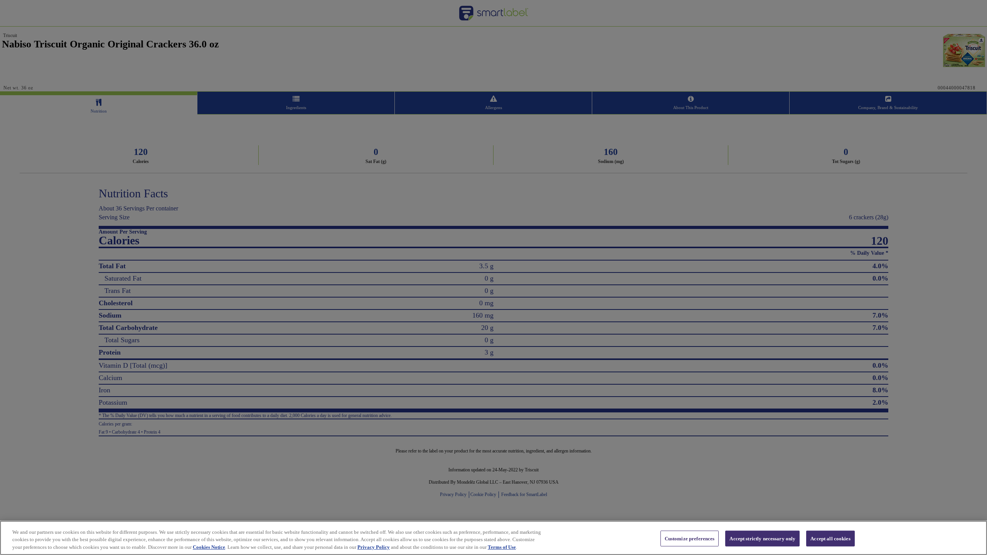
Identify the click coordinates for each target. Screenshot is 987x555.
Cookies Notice (209, 547)
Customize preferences (690, 538)
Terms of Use (502, 547)
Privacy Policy (373, 547)
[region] (493, 538)
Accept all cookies (830, 538)
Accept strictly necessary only (762, 538)
